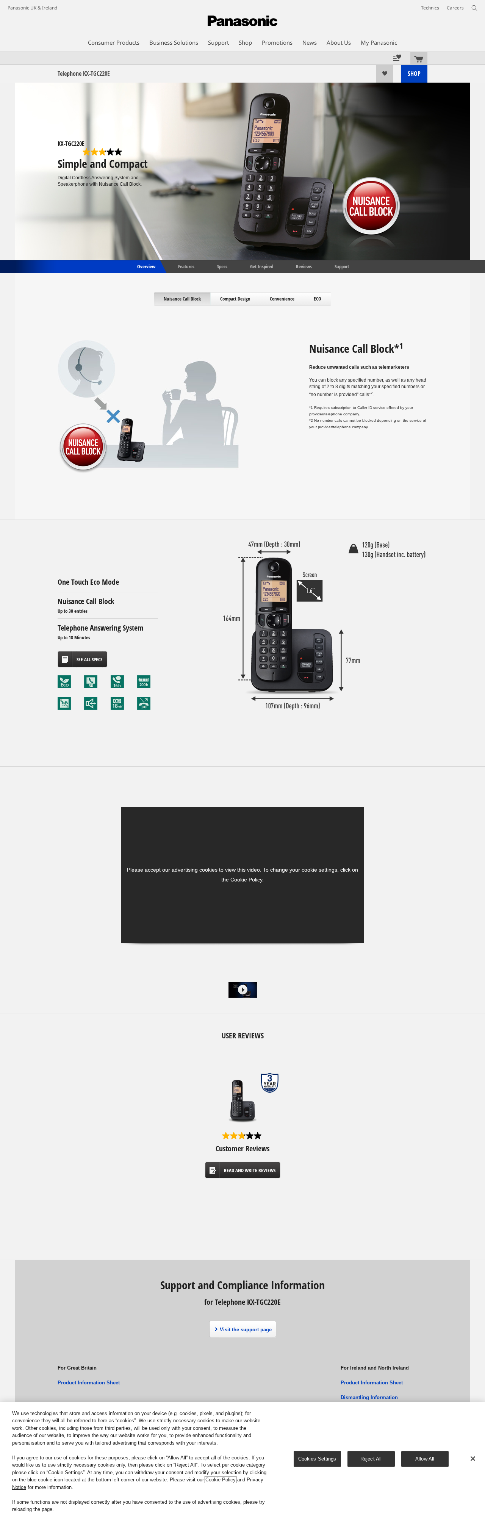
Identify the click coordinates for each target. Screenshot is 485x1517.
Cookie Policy (246, 880)
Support (342, 266)
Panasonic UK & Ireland (32, 8)
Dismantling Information (369, 1397)
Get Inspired (261, 266)
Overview (145, 266)
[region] (242, 1459)
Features (186, 266)
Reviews (304, 266)
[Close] (473, 1458)
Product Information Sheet (89, 1382)
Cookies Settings (317, 1459)
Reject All (371, 1459)
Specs (222, 266)
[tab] (182, 299)
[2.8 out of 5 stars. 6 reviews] (103, 152)
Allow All (424, 1459)
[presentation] (182, 299)
